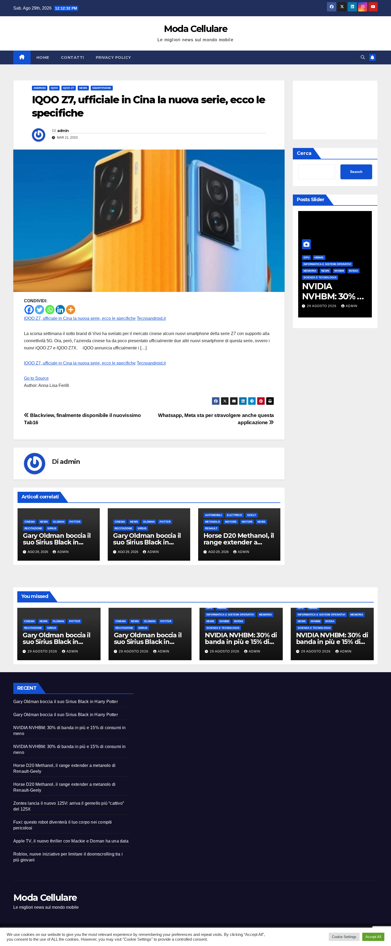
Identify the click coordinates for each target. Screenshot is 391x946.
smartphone (101, 87)
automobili (213, 515)
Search (356, 172)
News (83, 87)
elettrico (234, 515)
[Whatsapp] (50, 309)
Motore (231, 521)
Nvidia (353, 270)
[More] (70, 309)
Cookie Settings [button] (344, 937)
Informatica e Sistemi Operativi (327, 264)
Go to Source (36, 378)
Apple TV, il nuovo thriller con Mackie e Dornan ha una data (70, 841)
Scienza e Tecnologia (319, 277)
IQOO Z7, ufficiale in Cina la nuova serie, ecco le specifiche (80, 318)
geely (251, 515)
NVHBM (339, 270)
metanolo (212, 521)
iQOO (54, 87)
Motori (247, 521)
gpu (306, 257)
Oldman (58, 521)
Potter (74, 521)
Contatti (72, 57)
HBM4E (319, 257)
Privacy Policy (113, 57)
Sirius (51, 528)
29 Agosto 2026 (322, 306)
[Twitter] (39, 309)
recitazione (33, 528)
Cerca (304, 153)
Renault (211, 528)
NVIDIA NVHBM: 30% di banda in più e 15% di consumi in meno (241, 641)
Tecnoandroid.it (151, 318)
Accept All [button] (373, 937)
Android (40, 87)
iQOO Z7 (68, 87)
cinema (29, 521)
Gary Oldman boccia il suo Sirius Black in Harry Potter (57, 542)
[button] (363, 57)
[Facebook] (29, 309)
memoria (309, 270)
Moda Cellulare (195, 28)
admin (63, 130)
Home (42, 57)
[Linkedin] (60, 309)
